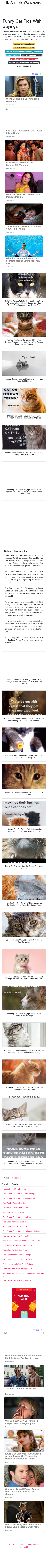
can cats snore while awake (24, 48)
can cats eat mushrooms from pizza (24, 59)
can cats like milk (12, 55)
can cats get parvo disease (24, 44)
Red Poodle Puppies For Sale (14, 1203)
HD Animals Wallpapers (23, 2)
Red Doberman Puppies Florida (15, 1221)
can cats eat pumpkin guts (32, 55)
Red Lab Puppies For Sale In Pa (15, 1226)
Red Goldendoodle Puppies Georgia (17, 1254)
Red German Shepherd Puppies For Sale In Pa (21, 1240)
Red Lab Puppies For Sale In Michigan (18, 1259)
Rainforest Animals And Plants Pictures (18, 1264)
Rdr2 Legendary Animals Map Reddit (17, 1245)
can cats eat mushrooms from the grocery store (24, 51)
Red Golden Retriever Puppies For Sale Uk (19, 1198)
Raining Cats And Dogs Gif (13, 1212)
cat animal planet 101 (24, 66)
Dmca (11, 1544)
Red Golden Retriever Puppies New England (20, 1193)
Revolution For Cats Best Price (15, 1250)
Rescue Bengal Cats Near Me (14, 1189)
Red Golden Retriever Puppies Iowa (17, 1280)
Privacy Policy (33, 1544)
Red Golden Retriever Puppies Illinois (17, 1217)
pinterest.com (16, 1178)
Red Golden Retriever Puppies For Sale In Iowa (21, 1231)
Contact (21, 1544)
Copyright (24, 1547)
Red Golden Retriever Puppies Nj (16, 1236)
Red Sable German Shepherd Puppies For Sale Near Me (23, 1274)
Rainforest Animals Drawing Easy (16, 1207)
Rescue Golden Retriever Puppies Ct (17, 1268)
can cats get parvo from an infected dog (24, 62)
